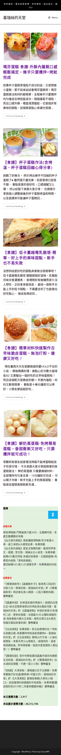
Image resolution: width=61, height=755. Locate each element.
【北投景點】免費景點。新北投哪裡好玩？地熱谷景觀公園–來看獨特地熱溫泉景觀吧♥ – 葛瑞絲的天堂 (30, 633)
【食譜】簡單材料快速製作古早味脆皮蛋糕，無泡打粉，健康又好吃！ (29, 353)
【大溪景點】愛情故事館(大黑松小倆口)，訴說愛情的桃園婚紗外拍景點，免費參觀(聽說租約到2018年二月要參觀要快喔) (30, 682)
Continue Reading (16, 116)
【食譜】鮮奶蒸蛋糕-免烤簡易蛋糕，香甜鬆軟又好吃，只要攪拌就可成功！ (29, 448)
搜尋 (5, 508)
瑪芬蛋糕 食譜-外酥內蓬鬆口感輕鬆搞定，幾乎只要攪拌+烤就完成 (30, 72)
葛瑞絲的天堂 (14, 17)
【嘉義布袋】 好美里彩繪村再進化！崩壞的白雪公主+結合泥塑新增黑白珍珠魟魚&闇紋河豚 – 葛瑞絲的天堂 (30, 606)
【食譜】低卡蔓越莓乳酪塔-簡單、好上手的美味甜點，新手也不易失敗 (29, 257)
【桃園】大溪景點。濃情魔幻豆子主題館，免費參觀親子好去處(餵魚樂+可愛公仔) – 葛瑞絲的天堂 (30, 674)
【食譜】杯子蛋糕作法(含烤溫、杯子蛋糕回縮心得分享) (28, 165)
